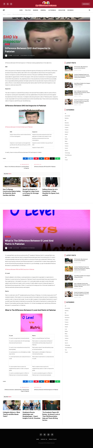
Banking (35, 10)
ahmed (10, 55)
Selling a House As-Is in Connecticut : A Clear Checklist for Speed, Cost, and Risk (50, 192)
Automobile (52, 10)
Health (66, 134)
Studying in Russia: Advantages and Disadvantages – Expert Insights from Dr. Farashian (31, 415)
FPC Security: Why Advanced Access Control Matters (81, 67)
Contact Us (44, 439)
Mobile (66, 139)
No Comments (25, 55)
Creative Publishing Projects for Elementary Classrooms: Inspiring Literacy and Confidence (82, 76)
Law (66, 136)
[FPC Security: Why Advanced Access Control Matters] (69, 68)
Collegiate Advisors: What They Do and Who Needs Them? (11, 414)
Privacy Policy (53, 439)
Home (21, 10)
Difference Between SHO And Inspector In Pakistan (46, 389)
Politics (28, 10)
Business (70, 10)
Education (61, 10)
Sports (66, 150)
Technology (67, 152)
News (66, 141)
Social (66, 148)
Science (66, 145)
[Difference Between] (46, 4)
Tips (66, 157)
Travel (66, 159)
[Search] (89, 10)
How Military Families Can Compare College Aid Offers (82, 84)
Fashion (66, 127)
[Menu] (4, 10)
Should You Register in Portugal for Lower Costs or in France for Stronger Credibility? (31, 192)
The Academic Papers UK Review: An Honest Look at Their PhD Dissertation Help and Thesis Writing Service (51, 416)
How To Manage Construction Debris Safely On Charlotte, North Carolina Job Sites (12, 192)
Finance (66, 129)
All (65, 113)
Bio (65, 120)
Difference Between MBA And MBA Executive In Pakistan (19, 269)
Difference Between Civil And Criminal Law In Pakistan (19, 127)
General (43, 10)
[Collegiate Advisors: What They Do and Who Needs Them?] (12, 405)
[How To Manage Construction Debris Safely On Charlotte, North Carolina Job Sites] (12, 182)
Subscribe (86, 4)
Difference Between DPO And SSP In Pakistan (45, 166)
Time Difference (68, 155)
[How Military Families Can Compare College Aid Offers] (69, 85)
